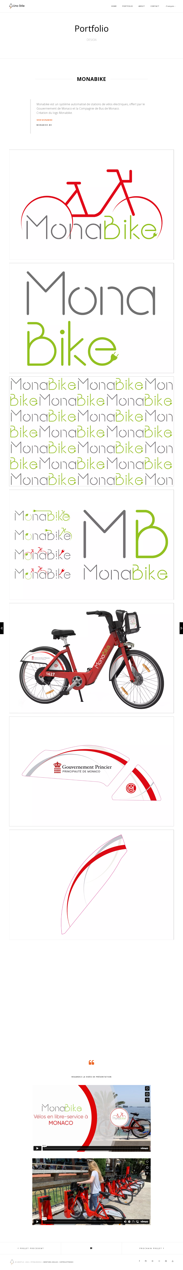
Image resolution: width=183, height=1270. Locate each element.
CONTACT (155, 6)
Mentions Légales (50, 1262)
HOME (114, 6)
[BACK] (91, 1248)
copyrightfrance (66, 1262)
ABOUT (142, 6)
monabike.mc (44, 125)
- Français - (170, 6)
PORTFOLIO (127, 6)
